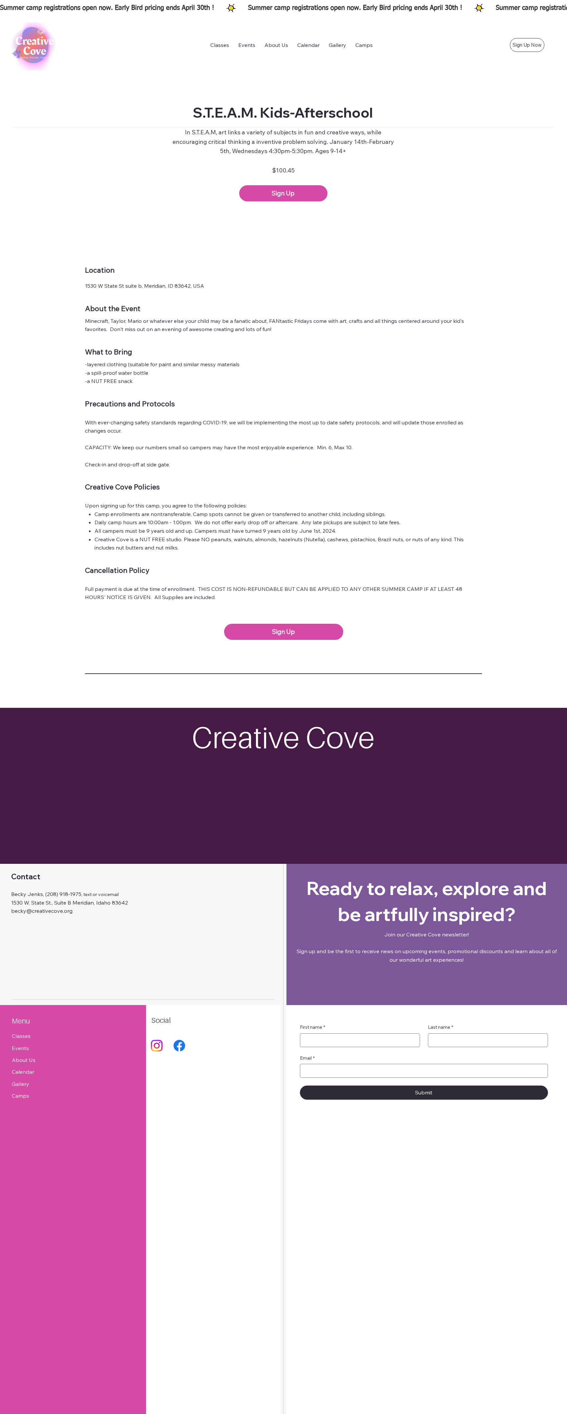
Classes (21, 1036)
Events (20, 1048)
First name (312, 1027)
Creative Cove (283, 737)
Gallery (20, 1084)
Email (307, 1058)
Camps (20, 1095)
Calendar (23, 1071)
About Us (23, 1060)
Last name (440, 1027)
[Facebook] (179, 1045)
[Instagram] (156, 1045)
